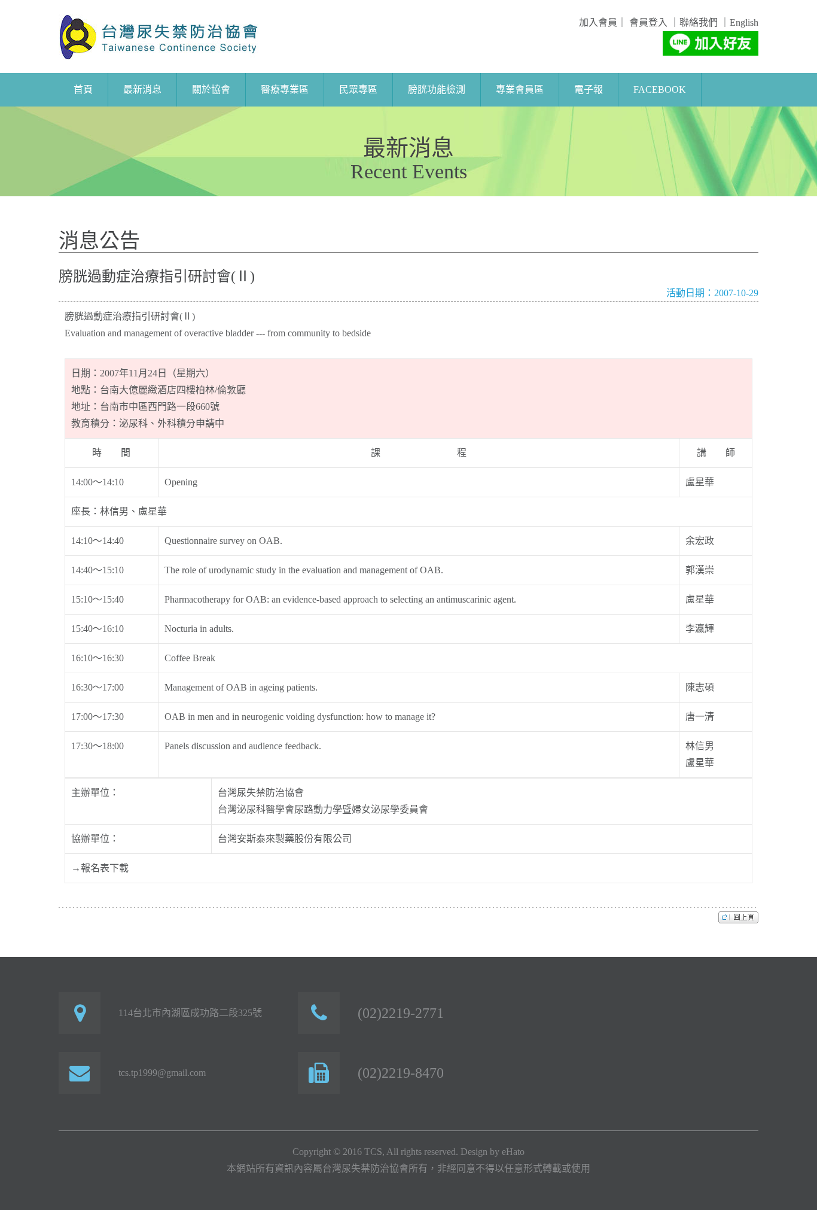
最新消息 (142, 89)
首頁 (83, 89)
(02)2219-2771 (401, 1013)
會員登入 (647, 22)
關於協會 (211, 89)
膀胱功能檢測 (436, 89)
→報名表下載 (100, 868)
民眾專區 (358, 89)
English (744, 22)
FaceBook (659, 89)
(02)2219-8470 (401, 1073)
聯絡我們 (698, 22)
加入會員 (598, 22)
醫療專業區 (285, 89)
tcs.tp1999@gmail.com (162, 1073)
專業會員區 (520, 89)
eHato (513, 1152)
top (738, 916)
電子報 (588, 89)
